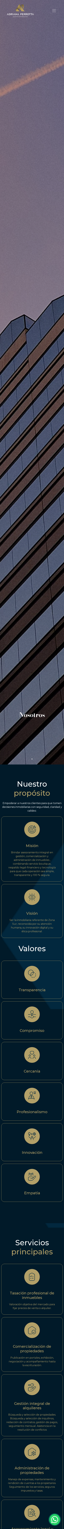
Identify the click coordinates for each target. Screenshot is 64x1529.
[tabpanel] (32, 382)
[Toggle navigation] (54, 11)
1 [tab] (32, 759)
